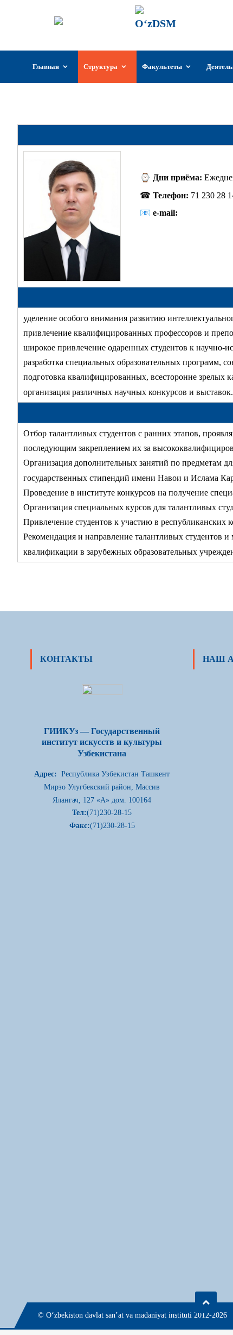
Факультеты (162, 66)
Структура (100, 66)
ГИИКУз (207, 15)
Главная (46, 66)
